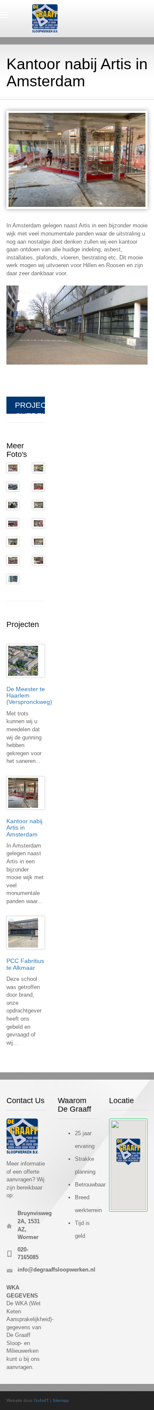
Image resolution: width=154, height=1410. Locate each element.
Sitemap (61, 1400)
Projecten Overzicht (30, 407)
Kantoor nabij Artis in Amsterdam (24, 828)
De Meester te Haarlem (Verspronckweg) (29, 696)
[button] (128, 1152)
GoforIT (41, 1400)
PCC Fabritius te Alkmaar (25, 964)
